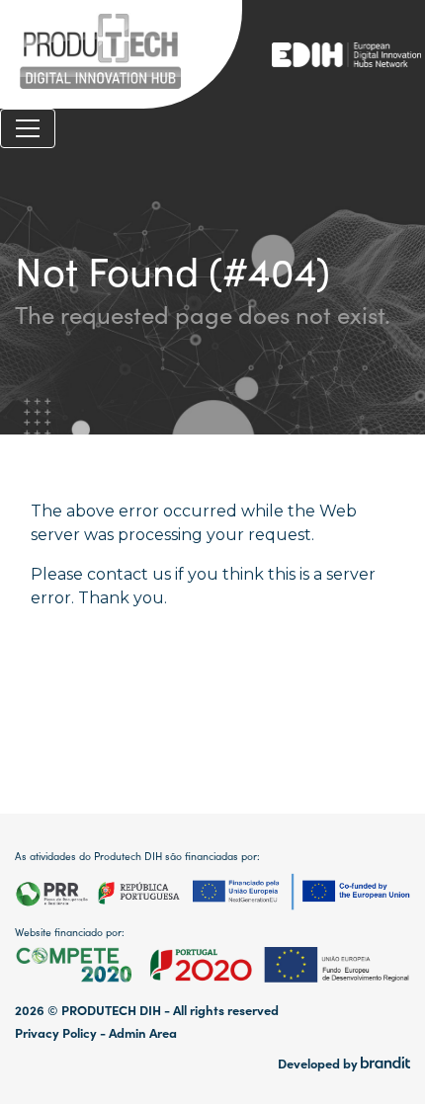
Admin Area (143, 1032)
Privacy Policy (56, 1032)
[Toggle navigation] (27, 128)
